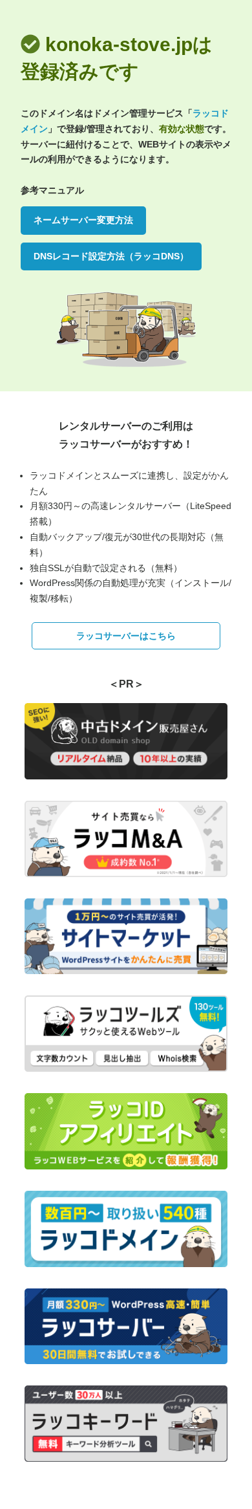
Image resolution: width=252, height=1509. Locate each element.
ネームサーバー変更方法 (83, 220)
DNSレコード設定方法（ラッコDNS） (111, 256)
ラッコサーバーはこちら (126, 636)
